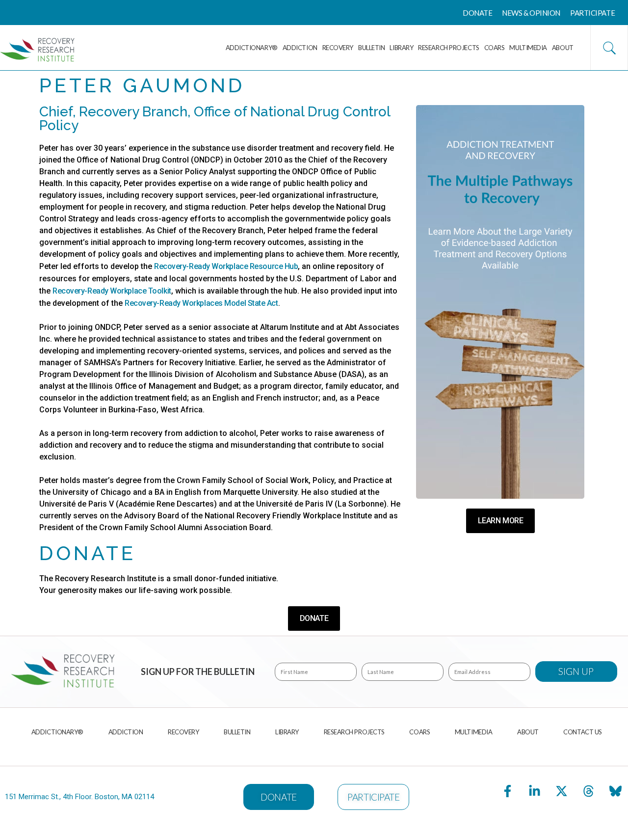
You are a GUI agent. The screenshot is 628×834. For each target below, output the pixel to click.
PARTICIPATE (592, 12)
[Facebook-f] (508, 791)
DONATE (477, 12)
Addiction (300, 48)
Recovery (337, 48)
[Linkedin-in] (535, 791)
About (563, 48)
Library (401, 48)
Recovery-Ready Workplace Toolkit (111, 291)
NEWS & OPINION (531, 12)
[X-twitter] (562, 791)
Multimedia (528, 48)
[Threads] (588, 791)
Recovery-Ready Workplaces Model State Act (201, 303)
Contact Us (582, 732)
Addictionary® (252, 48)
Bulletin (371, 48)
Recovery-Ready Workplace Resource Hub (226, 266)
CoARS (494, 48)
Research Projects (448, 48)
